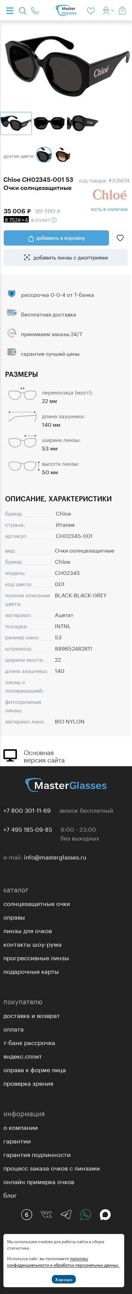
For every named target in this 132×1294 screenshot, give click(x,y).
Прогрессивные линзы (36, 957)
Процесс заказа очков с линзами (51, 1167)
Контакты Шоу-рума (32, 943)
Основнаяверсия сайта (44, 755)
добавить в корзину (60, 238)
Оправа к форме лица (34, 1069)
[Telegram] (66, 1214)
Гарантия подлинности (37, 1153)
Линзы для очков (27, 929)
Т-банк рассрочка (29, 1041)
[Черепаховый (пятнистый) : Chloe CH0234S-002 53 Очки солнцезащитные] (63, 154)
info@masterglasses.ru (55, 856)
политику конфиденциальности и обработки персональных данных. (63, 1261)
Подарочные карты (31, 970)
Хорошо (63, 1279)
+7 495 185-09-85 (27, 828)
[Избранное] (92, 10)
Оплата (13, 1028)
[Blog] (26, 1214)
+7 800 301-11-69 (27, 809)
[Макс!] (105, 1214)
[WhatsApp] (85, 1214)
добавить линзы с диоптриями (70, 257)
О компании (20, 1126)
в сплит (28, 219)
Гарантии (17, 1140)
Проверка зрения (28, 1082)
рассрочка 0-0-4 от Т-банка (57, 294)
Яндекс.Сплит (22, 1055)
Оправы (14, 916)
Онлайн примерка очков (38, 1180)
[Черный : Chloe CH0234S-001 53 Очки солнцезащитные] (44, 154)
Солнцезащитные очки (36, 902)
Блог (10, 1194)
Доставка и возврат (31, 1014)
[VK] (46, 1214)
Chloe (63, 512)
